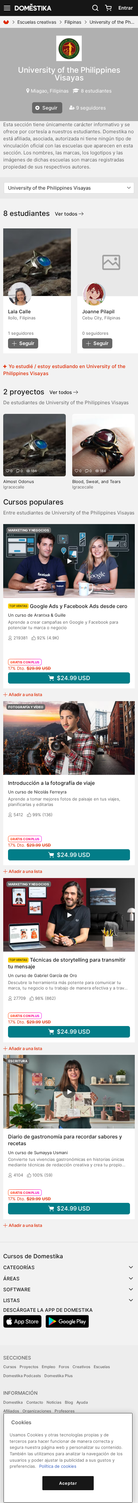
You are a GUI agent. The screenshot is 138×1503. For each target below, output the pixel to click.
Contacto (34, 1402)
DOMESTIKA (32, 8)
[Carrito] (108, 8)
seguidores (21, 333)
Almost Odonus (18, 481)
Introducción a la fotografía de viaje (51, 783)
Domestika (13, 1402)
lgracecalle (13, 486)
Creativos (81, 1366)
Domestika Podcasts (22, 1375)
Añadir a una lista (25, 694)
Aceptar (68, 1483)
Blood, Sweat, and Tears (96, 481)
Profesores (64, 1411)
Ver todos (67, 214)
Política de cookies (57, 1466)
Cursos (9, 1366)
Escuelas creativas (36, 22)
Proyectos (29, 1366)
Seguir (49, 108)
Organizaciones (36, 1411)
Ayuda (82, 1402)
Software (16, 1289)
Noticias (54, 1402)
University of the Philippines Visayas (69, 73)
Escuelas (102, 1366)
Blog (69, 1402)
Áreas (11, 1279)
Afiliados (11, 1411)
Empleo (48, 1366)
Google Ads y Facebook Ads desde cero (78, 606)
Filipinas (73, 22)
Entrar (125, 8)
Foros (64, 1366)
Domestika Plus (58, 1375)
